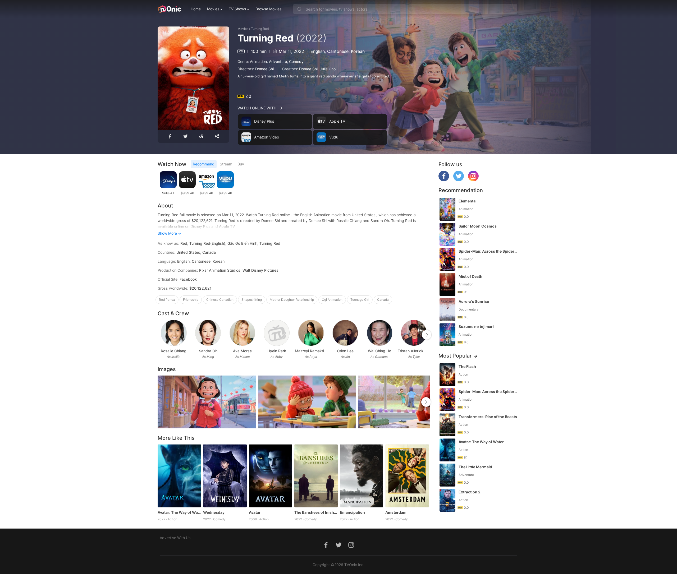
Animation (258, 61)
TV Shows (237, 9)
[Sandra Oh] (208, 333)
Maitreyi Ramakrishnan (311, 351)
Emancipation (352, 512)
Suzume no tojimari (476, 326)
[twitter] (458, 180)
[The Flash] (447, 374)
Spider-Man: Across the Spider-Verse (488, 251)
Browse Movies (268, 9)
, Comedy (295, 61)
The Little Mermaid (475, 467)
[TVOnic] (169, 9)
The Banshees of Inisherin (316, 512)
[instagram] (473, 180)
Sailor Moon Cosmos (478, 226)
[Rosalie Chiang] (173, 333)
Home (196, 9)
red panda (167, 300)
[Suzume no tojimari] (447, 334)
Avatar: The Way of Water (179, 512)
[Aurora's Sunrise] (447, 309)
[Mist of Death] (447, 284)
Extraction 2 (470, 492)
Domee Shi (264, 69)
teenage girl (359, 300)
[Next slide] (426, 335)
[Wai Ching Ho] (379, 333)
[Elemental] (447, 209)
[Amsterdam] (407, 475)
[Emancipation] (361, 475)
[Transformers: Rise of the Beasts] (447, 424)
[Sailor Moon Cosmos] (447, 234)
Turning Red (260, 29)
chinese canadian (220, 300)
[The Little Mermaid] (447, 475)
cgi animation (332, 300)
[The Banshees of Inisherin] (316, 475)
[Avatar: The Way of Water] (179, 475)
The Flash (467, 366)
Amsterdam (395, 512)
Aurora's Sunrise (474, 301)
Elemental (468, 201)
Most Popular (455, 356)
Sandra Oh (208, 351)
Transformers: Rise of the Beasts (488, 416)
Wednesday (214, 512)
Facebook (188, 279)
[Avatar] (270, 475)
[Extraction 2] (447, 500)
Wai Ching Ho (379, 351)
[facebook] (443, 180)
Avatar (254, 512)
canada (383, 300)
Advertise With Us (175, 537)
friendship (190, 300)
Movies (213, 9)
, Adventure (277, 61)
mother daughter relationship (292, 300)
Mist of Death (470, 276)
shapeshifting (251, 300)
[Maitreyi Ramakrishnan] (311, 333)
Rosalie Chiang (173, 351)
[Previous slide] (161, 335)
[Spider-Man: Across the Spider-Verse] (447, 259)
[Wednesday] (224, 475)
